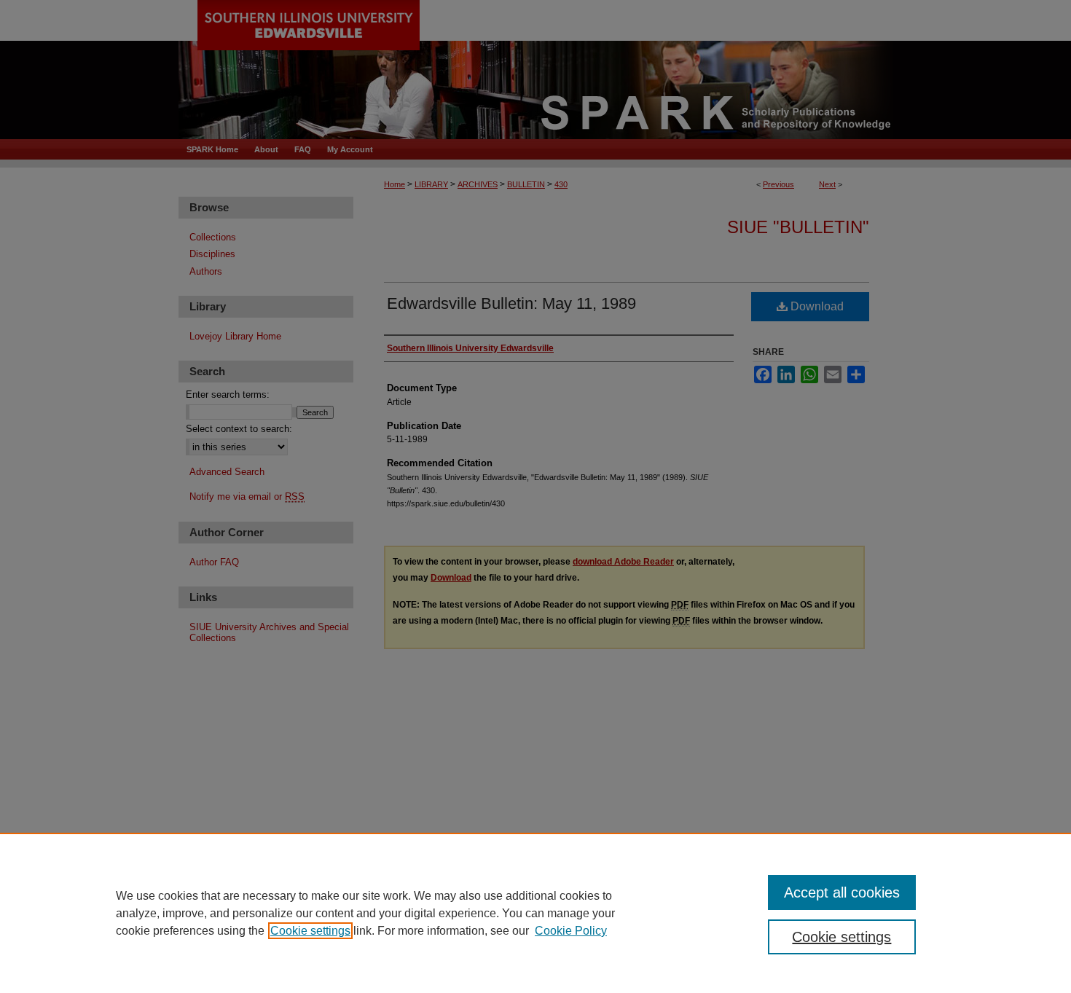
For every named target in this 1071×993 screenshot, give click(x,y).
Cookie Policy (571, 931)
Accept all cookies (842, 892)
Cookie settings (310, 931)
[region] (535, 913)
